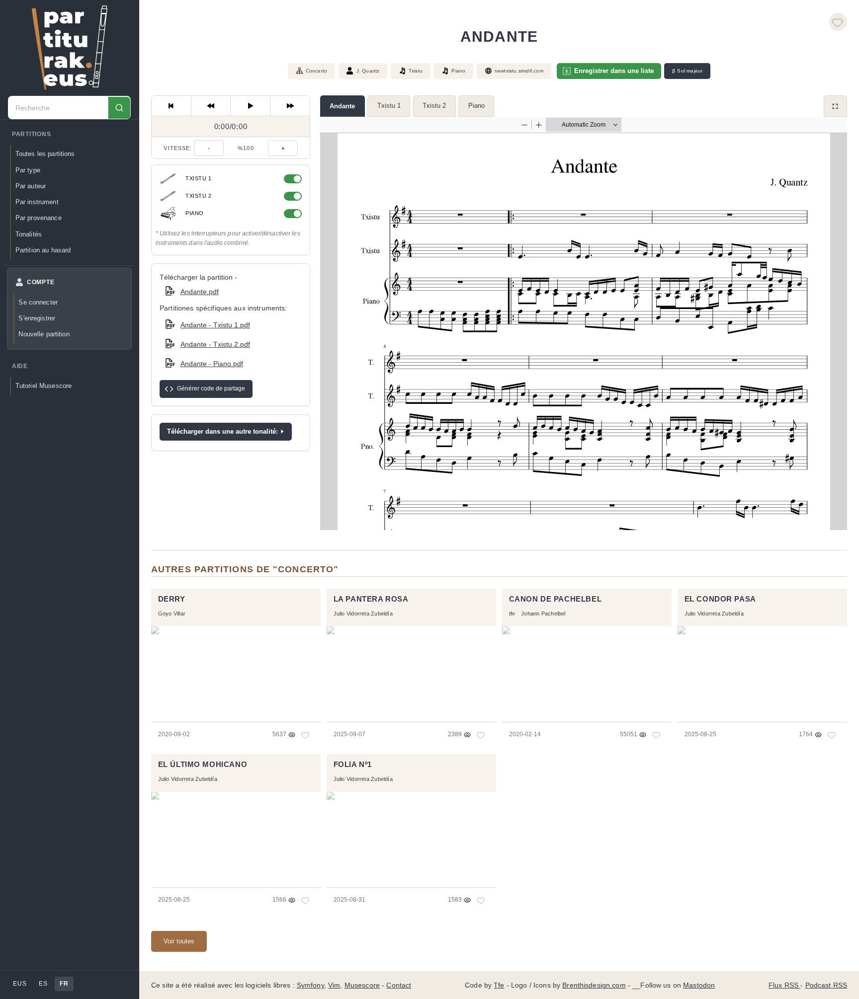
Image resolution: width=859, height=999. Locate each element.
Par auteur (30, 186)
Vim (334, 985)
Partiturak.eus (69, 47)
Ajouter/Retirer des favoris (838, 22)
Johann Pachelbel (543, 613)
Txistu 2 (434, 105)
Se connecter (38, 302)
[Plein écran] (835, 106)
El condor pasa (720, 599)
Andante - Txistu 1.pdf (215, 325)
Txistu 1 (389, 105)
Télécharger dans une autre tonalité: (222, 431)
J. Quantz (368, 71)
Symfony (310, 985)
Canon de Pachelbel (555, 599)
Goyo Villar (171, 613)
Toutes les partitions (45, 154)
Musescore (362, 985)
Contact (398, 985)
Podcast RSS (826, 985)
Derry (171, 599)
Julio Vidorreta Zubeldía (363, 613)
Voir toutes (179, 941)
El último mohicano (203, 764)
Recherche (119, 108)
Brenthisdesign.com (593, 985)
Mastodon (699, 985)
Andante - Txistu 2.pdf (215, 344)
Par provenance (38, 218)
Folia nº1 (353, 764)
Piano (476, 105)
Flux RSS (784, 985)
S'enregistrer (36, 318)
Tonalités (28, 234)
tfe (512, 613)
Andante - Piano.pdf (211, 364)
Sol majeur (687, 71)
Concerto (317, 71)
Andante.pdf (199, 291)
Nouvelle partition (43, 334)
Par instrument (37, 202)
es (43, 983)
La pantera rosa (371, 599)
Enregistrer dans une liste (614, 71)
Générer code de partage (211, 388)
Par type (27, 170)
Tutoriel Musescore (43, 386)
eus (19, 983)
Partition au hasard (43, 250)
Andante (342, 106)
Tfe (499, 985)
